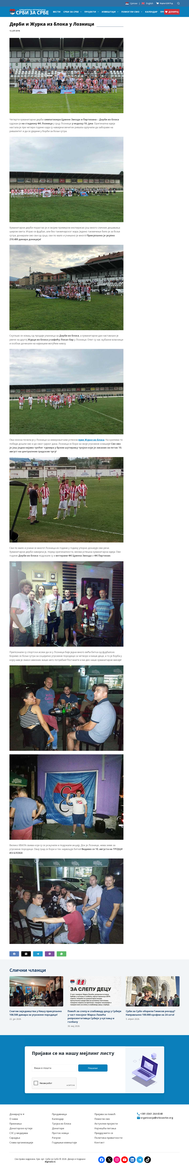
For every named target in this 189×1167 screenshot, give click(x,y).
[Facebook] (14, 953)
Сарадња (14, 1137)
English (149, 3)
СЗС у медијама (18, 1133)
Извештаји (109, 11)
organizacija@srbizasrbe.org (156, 1117)
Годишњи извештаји (64, 1142)
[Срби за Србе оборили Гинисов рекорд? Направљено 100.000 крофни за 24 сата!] (153, 991)
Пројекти (90, 11)
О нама (13, 1119)
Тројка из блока (61, 1123)
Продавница (59, 1114)
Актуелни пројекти (106, 1123)
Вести (56, 11)
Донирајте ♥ (16, 1114)
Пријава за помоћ (104, 1114)
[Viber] (49, 953)
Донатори (58, 1128)
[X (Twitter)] (26, 953)
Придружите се (103, 1133)
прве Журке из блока (91, 439)
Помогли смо (130, 11)
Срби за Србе (71, 11)
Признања (15, 1123)
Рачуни (56, 1137)
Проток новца (60, 1133)
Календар (151, 11)
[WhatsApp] (61, 953)
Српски (133, 3)
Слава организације (21, 1142)
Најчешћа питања (105, 1128)
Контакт (99, 1142)
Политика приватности (108, 1137)
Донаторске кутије (20, 1128)
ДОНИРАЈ (173, 11)
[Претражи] (178, 3)
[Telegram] (38, 953)
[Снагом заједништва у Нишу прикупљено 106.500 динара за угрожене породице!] (36, 991)
